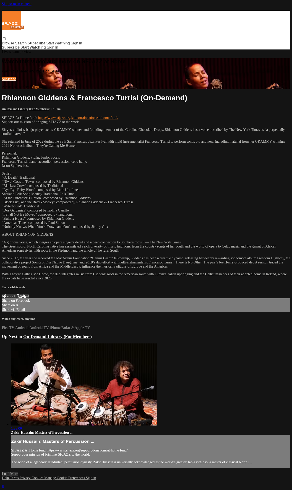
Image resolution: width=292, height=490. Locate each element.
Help (6, 478)
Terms (15, 478)
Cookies (37, 478)
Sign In (52, 47)
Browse (8, 43)
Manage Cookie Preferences (65, 478)
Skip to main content (16, 4)
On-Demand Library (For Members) (25, 109)
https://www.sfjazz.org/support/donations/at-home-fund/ (78, 118)
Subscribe (9, 79)
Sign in (76, 43)
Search (21, 43)
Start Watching (58, 43)
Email (25, 296)
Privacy (25, 478)
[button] (4, 38)
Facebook (9, 296)
